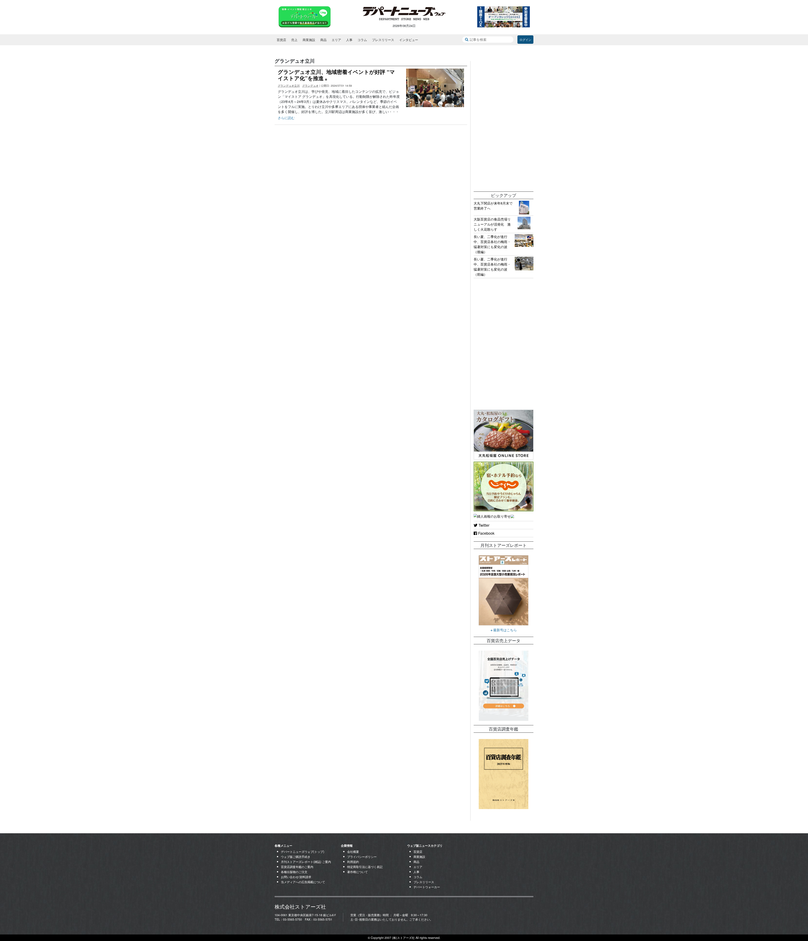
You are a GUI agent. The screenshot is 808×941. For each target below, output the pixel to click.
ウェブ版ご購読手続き (295, 857)
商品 (323, 39)
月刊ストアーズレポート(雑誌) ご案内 (306, 862)
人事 (349, 39)
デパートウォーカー (426, 887)
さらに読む (286, 117)
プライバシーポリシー (362, 857)
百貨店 (281, 39)
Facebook (485, 533)
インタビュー (408, 39)
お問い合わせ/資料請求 (296, 877)
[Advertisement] (503, 124)
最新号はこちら (504, 629)
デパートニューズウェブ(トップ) (302, 851)
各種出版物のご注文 (294, 872)
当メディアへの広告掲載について (303, 882)
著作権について (357, 872)
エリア (336, 39)
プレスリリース (383, 39)
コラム (362, 39)
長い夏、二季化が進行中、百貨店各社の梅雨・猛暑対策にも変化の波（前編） (492, 267)
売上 (294, 39)
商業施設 (309, 39)
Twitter (483, 525)
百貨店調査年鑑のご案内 (297, 867)
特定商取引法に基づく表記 (365, 867)
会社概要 (353, 851)
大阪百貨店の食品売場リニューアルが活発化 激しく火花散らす (492, 224)
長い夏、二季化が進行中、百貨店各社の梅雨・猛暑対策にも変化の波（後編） (492, 244)
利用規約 (353, 862)
